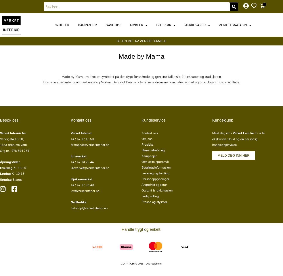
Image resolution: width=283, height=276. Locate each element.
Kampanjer (87, 25)
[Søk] (233, 6)
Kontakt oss (150, 133)
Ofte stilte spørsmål (155, 161)
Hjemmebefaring (153, 150)
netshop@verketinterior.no (89, 208)
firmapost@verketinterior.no (90, 144)
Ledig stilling (150, 196)
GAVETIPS (113, 25)
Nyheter (62, 25)
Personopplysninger (155, 179)
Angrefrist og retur (154, 184)
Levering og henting (155, 173)
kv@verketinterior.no (85, 191)
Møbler (136, 25)
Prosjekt (147, 144)
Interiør (163, 25)
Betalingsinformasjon (156, 167)
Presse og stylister (154, 202)
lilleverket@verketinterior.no (90, 168)
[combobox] (136, 6)
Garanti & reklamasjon (157, 190)
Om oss (147, 139)
